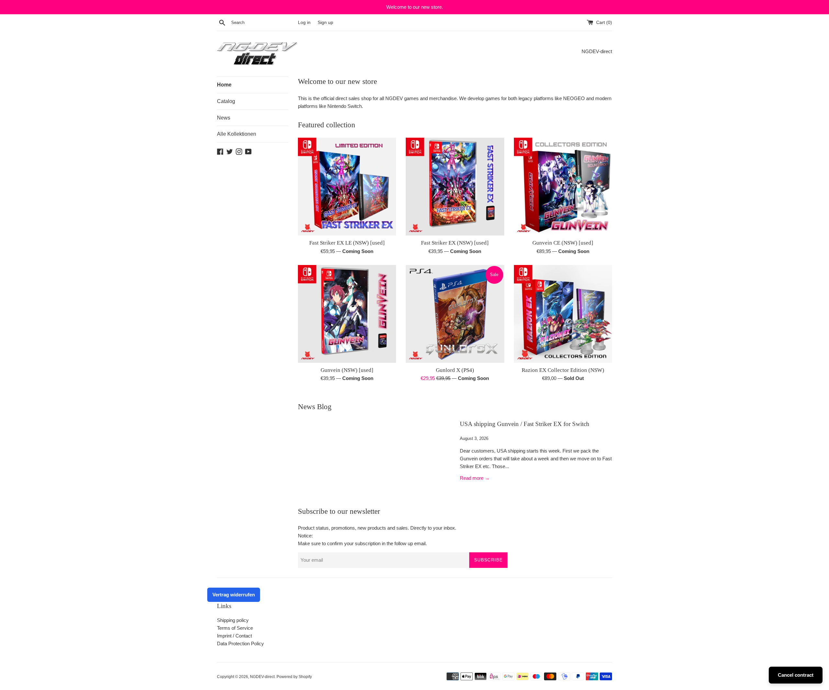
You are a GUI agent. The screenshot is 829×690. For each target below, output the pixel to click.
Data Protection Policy (240, 643)
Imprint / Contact (234, 635)
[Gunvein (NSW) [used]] (347, 314)
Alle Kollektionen (236, 134)
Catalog (226, 101)
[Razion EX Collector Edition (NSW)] (563, 314)
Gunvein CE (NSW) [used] (562, 243)
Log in (304, 22)
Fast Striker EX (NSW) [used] (455, 243)
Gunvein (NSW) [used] (347, 370)
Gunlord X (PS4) (455, 370)
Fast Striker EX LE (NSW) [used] (347, 243)
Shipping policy (233, 620)
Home (224, 84)
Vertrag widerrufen (233, 594)
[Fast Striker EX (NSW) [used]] (455, 187)
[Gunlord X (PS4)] (455, 314)
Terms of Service (235, 628)
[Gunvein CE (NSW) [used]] (563, 187)
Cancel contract (795, 675)
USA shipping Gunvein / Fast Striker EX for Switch (524, 423)
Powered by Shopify (294, 676)
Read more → (475, 478)
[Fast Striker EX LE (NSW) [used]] (347, 187)
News (223, 118)
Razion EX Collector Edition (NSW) (563, 370)
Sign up (325, 22)
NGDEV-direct (262, 676)
